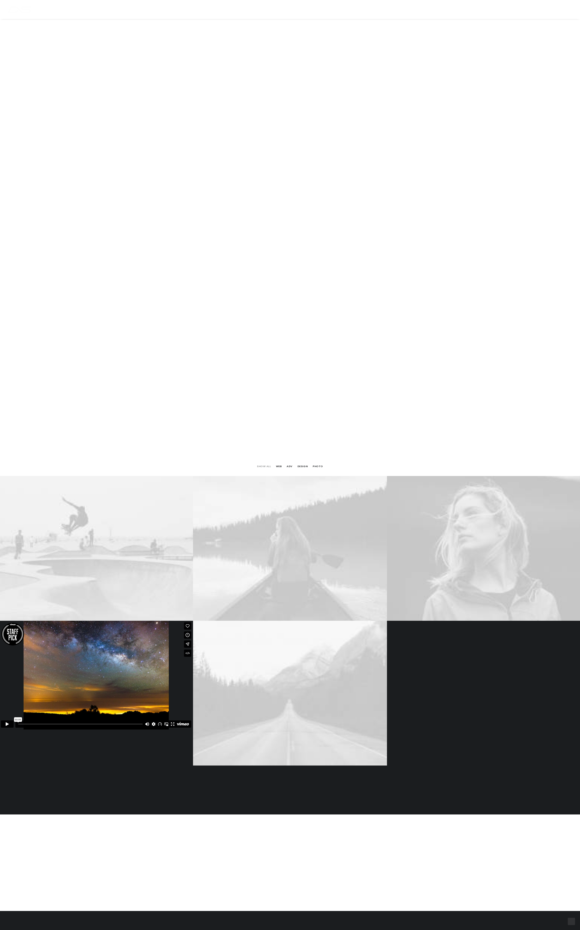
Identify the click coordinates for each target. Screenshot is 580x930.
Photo (318, 466)
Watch (270, 10)
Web (279, 466)
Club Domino (293, 10)
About (344, 10)
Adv (289, 466)
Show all (264, 466)
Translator (322, 10)
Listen (251, 10)
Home (234, 10)
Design (302, 466)
